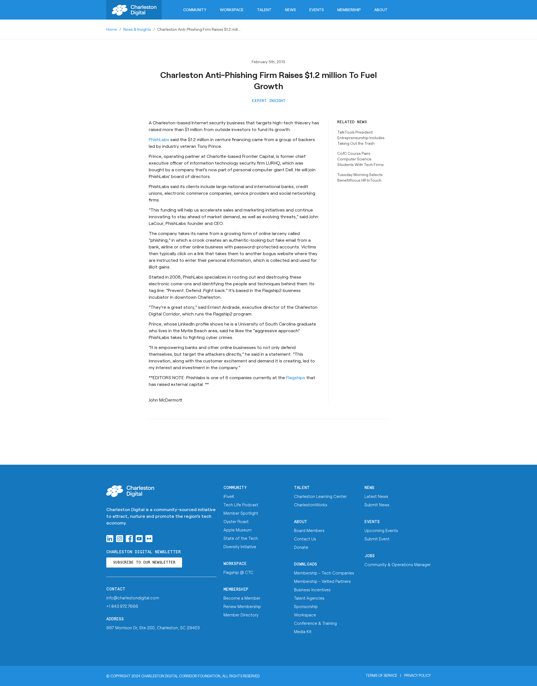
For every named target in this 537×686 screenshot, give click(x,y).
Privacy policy (417, 675)
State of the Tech (240, 538)
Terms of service (381, 675)
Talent (264, 9)
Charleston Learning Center (320, 496)
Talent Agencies (309, 597)
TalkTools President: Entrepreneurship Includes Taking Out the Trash (361, 138)
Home (111, 29)
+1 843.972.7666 (122, 606)
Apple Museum (237, 529)
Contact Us (305, 538)
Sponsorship (306, 606)
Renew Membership (242, 606)
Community (194, 9)
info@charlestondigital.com (132, 597)
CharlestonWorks (310, 504)
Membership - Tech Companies (324, 572)
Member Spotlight (240, 513)
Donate (301, 547)
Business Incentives (312, 589)
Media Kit (303, 631)
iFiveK (228, 496)
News (290, 9)
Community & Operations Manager (397, 564)
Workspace (232, 9)
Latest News (376, 496)
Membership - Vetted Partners (322, 581)
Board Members (309, 530)
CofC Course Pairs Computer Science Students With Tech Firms (360, 159)
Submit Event (377, 538)
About (381, 9)
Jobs (369, 556)
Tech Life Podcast (240, 504)
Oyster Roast (236, 521)
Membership (349, 9)
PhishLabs (159, 139)
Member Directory (240, 614)
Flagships (296, 377)
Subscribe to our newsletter (144, 562)
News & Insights (137, 29)
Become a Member (241, 597)
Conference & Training (315, 623)
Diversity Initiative (239, 546)
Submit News (376, 504)
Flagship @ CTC (238, 572)
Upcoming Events (381, 530)
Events (316, 9)
